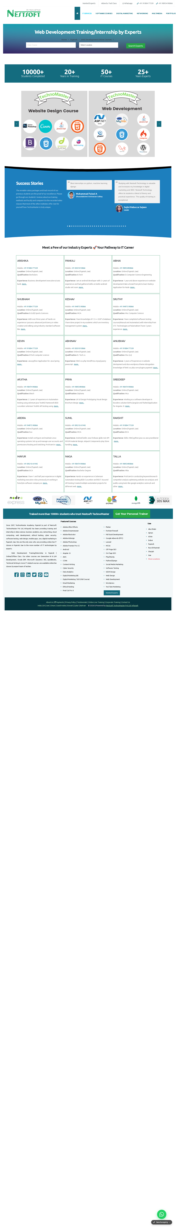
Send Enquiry (88, 58)
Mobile (96, 21)
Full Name (63, 21)
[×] (119, 10)
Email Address (65, 32)
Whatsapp (104, 32)
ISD (85, 21)
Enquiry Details (65, 43)
